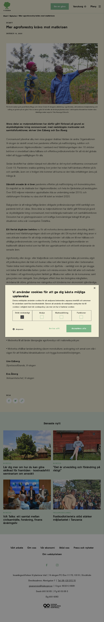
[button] (18, 329)
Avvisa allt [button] (54, 328)
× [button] (94, 288)
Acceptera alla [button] (79, 328)
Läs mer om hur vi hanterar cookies (60, 307)
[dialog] (52, 311)
